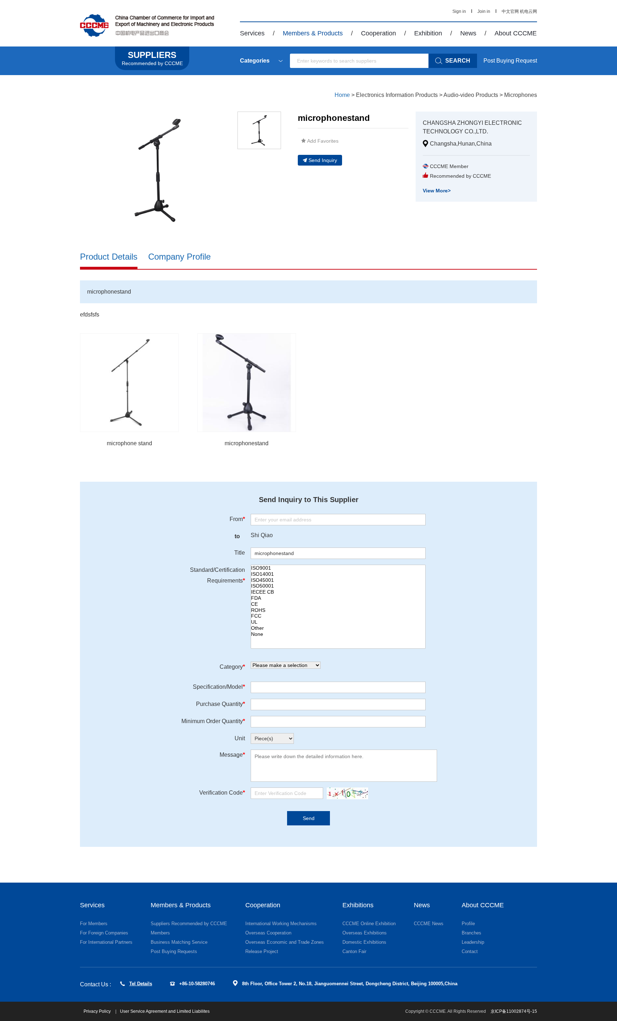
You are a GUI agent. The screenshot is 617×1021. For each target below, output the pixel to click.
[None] (338, 634)
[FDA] (338, 598)
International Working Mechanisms (281, 923)
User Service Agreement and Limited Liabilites (165, 1011)
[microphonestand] (246, 382)
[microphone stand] (129, 382)
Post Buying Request (510, 61)
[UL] (338, 622)
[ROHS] (338, 610)
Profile (468, 923)
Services (252, 33)
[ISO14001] (338, 574)
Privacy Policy (98, 1011)
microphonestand (247, 443)
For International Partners (106, 942)
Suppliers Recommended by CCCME (189, 923)
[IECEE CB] (338, 592)
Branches (471, 933)
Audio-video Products (470, 95)
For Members (93, 923)
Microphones (520, 95)
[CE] (338, 604)
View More (437, 190)
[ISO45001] (338, 580)
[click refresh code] (345, 793)
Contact (470, 951)
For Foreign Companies (104, 933)
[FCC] (338, 616)
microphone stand (129, 443)
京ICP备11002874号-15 (514, 1011)
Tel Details (140, 983)
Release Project (261, 951)
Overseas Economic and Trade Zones (284, 942)
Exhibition (428, 33)
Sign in (459, 11)
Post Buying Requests (174, 951)
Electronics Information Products (397, 95)
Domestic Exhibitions (364, 942)
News (468, 33)
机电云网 (528, 11)
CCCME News (428, 923)
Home (342, 95)
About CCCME (516, 33)
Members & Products (313, 33)
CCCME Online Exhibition (369, 923)
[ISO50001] (338, 586)
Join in (483, 11)
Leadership (473, 942)
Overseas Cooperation (268, 933)
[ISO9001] (338, 568)
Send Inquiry (322, 160)
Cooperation (378, 33)
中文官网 (510, 11)
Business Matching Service (179, 942)
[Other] (338, 628)
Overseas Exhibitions (364, 933)
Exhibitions (357, 905)
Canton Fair (354, 951)
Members (160, 933)
